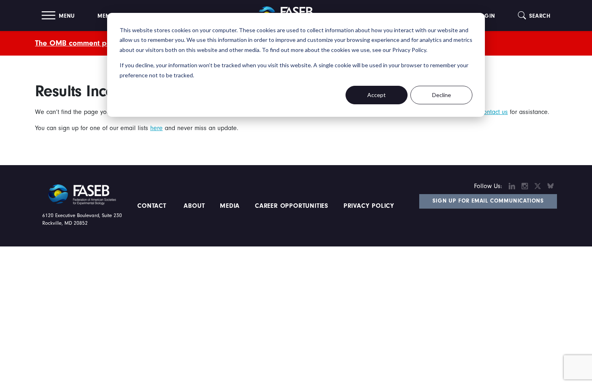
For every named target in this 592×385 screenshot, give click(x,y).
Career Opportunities (290, 205)
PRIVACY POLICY (369, 205)
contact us (494, 112)
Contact (152, 205)
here (156, 128)
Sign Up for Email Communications (488, 201)
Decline (441, 94)
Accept (376, 94)
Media (230, 205)
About (194, 205)
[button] (58, 15)
